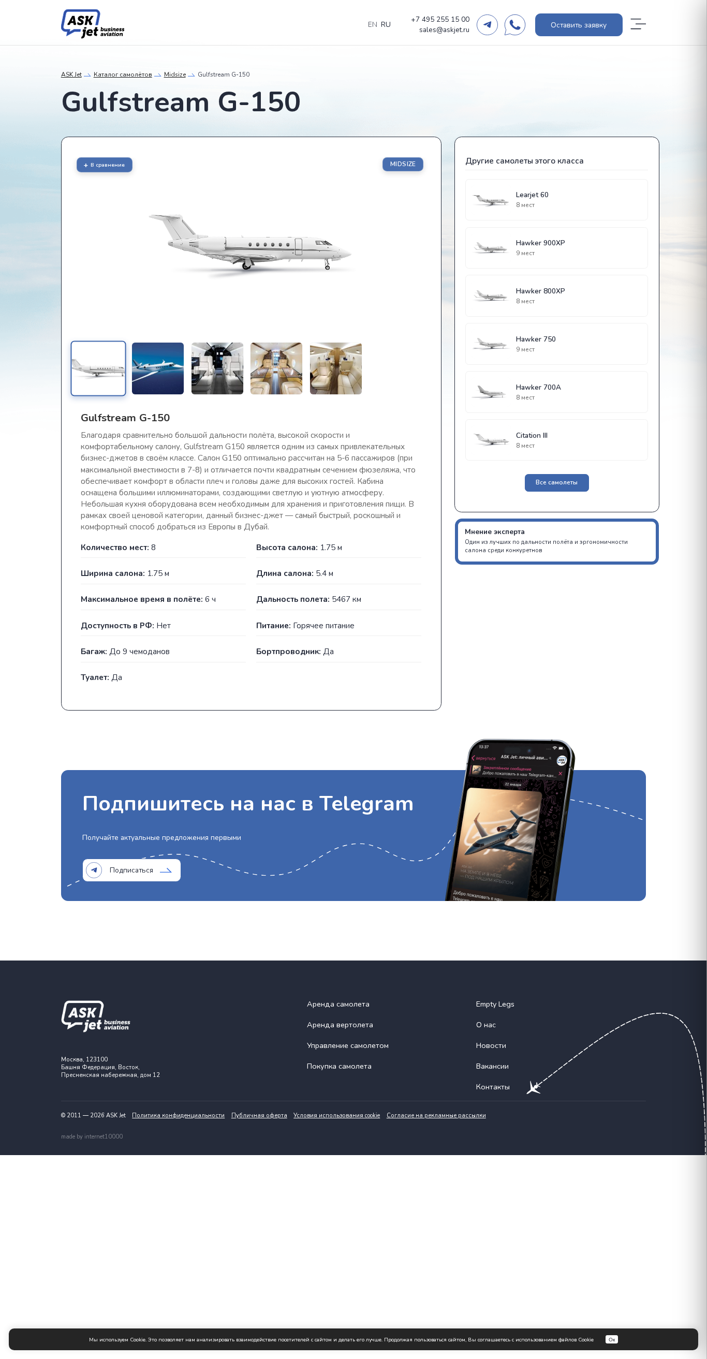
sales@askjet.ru (444, 30)
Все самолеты (557, 482)
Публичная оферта (259, 1115)
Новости (491, 1045)
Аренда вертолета (340, 1025)
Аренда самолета (338, 1004)
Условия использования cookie (336, 1115)
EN (372, 24)
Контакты (493, 1087)
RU (386, 24)
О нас (486, 1025)
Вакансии (492, 1066)
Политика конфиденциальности (178, 1115)
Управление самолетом (348, 1045)
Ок (612, 1339)
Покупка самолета (339, 1066)
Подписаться (131, 870)
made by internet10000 (92, 1137)
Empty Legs (495, 1004)
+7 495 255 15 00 (440, 19)
